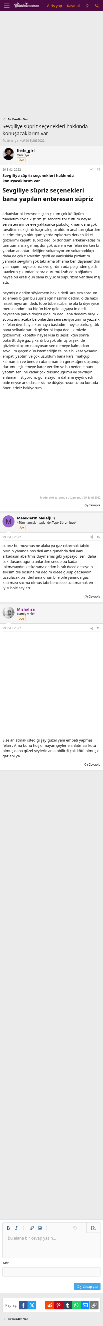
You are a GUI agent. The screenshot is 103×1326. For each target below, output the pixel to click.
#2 (98, 537)
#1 (98, 169)
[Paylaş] (91, 170)
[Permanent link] (96, 199)
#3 (98, 628)
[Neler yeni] (87, 5)
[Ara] (97, 5)
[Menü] (7, 6)
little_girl (12, 140)
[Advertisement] (51, 65)
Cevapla (94, 505)
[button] (8, 1228)
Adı (5, 1262)
